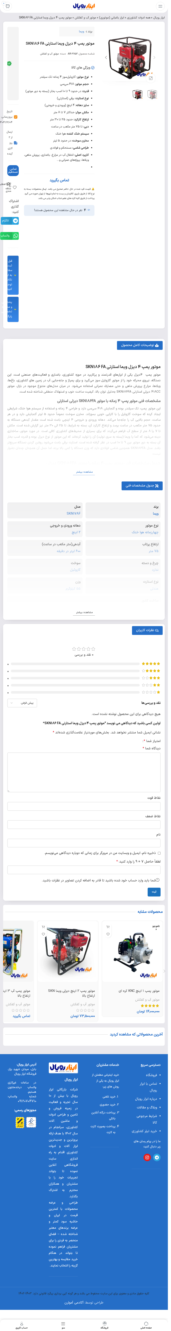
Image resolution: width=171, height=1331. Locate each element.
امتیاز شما (152, 741)
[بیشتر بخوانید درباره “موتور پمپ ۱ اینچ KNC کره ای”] (108, 926)
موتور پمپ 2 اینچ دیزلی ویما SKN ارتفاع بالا (71, 993)
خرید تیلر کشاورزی (144, 1131)
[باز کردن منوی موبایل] (160, 6)
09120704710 (27, 1101)
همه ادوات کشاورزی (138, 18)
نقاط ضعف (153, 816)
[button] (154, 57)
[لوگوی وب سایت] (84, 6)
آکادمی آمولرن (74, 1302)
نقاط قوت (154, 797)
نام (158, 834)
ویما (81, 31)
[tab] (140, 345)
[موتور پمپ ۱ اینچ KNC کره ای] (132, 951)
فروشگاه (151, 1075)
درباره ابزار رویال (146, 1098)
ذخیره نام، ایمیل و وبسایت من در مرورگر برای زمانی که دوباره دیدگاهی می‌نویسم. (100, 853)
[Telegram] (157, 1157)
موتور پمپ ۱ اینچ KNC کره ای (139, 991)
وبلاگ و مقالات (147, 1107)
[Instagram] (147, 1157)
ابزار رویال (159, 18)
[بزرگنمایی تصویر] (150, 78)
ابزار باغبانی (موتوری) (111, 18)
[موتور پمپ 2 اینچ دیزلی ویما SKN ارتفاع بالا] (68, 951)
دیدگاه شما (152, 748)
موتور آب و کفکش (85, 18)
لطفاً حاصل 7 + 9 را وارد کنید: (138, 861)
